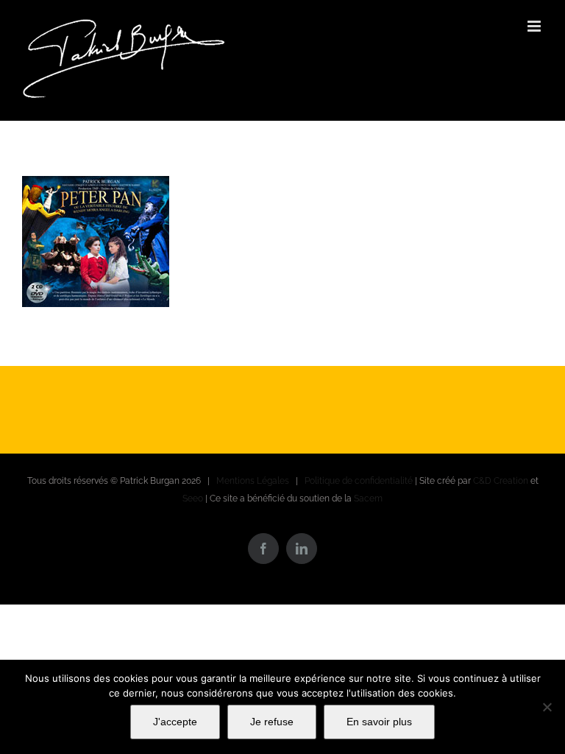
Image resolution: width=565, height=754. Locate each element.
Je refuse (272, 721)
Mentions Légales (252, 481)
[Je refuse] (546, 707)
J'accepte (175, 721)
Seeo (192, 498)
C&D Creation (500, 481)
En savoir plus (379, 721)
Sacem (368, 498)
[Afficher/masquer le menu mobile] (535, 26)
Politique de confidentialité (359, 481)
